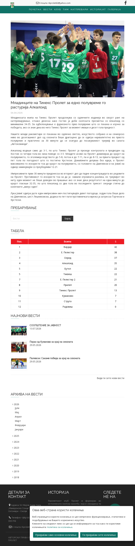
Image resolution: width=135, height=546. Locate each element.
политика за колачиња (59, 527)
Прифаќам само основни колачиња (55, 534)
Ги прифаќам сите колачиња (99, 534)
